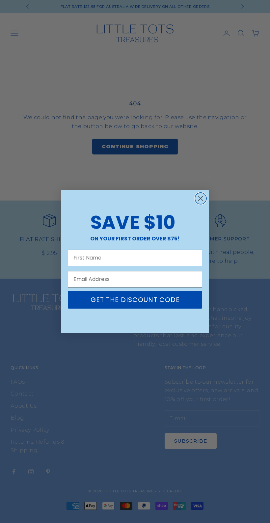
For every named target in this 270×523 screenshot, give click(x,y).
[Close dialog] (200, 198)
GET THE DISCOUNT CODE (135, 299)
